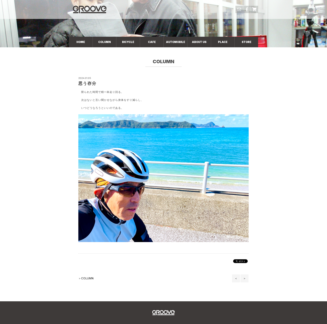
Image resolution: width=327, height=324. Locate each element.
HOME (80, 42)
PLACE (222, 42)
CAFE (152, 42)
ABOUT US (199, 42)
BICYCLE (128, 42)
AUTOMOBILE (175, 42)
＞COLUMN (86, 278)
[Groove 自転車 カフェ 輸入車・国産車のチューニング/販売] (90, 9)
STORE (246, 42)
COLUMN (104, 42)
